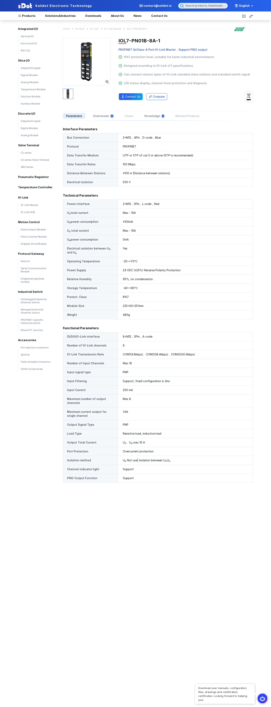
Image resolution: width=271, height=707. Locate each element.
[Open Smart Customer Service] (262, 698)
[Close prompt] (196, 684)
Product (80, 28)
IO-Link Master (112, 28)
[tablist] (158, 116)
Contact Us (159, 15)
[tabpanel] (158, 305)
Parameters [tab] (74, 116)
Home (66, 28)
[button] (225, 694)
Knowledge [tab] (153, 116)
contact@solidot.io (157, 5)
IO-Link (94, 28)
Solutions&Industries (60, 15)
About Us (117, 15)
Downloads (93, 15)
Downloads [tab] (103, 116)
